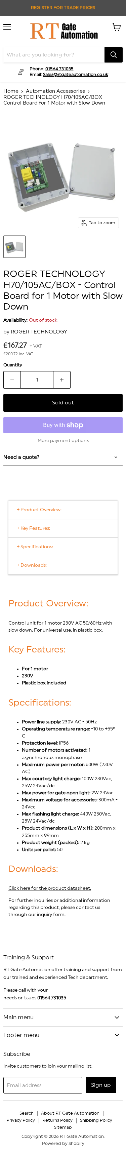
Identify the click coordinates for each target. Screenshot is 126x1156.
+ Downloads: (32, 565)
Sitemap (63, 1127)
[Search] (113, 55)
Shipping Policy (96, 1120)
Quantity (12, 365)
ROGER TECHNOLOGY (39, 331)
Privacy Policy (20, 1120)
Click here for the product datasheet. (49, 888)
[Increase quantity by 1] (62, 380)
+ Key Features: (33, 528)
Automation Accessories (55, 91)
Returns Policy (57, 1120)
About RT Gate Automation (70, 1113)
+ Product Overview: (39, 510)
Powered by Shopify (63, 1144)
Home (10, 91)
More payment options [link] (63, 440)
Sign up (101, 1085)
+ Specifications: (35, 547)
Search (26, 1113)
